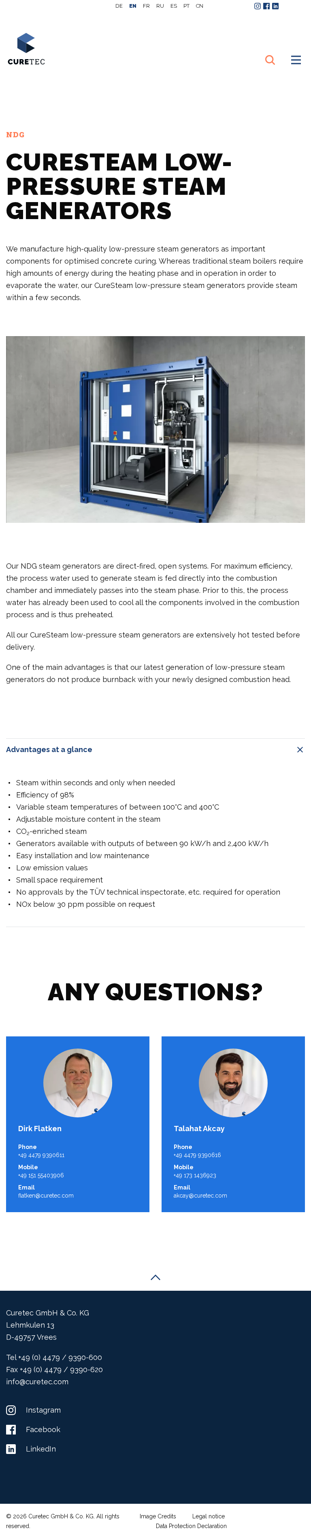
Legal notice (208, 1516)
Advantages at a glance (49, 749)
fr (146, 6)
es (173, 6)
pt (186, 6)
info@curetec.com (37, 1381)
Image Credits (158, 1516)
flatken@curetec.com (46, 1195)
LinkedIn (40, 1449)
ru (160, 6)
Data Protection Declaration (191, 1526)
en (132, 6)
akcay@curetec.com (200, 1195)
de (119, 6)
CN (199, 6)
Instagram (42, 1410)
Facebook (42, 1429)
